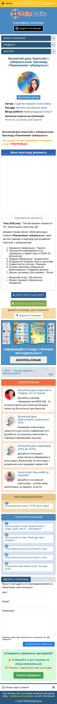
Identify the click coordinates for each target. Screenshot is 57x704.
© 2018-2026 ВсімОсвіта (28, 701)
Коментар (8, 610)
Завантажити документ (29, 295)
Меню (30, 3)
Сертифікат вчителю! (28, 23)
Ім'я (5, 592)
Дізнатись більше (28, 360)
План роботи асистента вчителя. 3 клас (26, 549)
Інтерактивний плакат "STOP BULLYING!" (27, 506)
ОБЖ (7, 370)
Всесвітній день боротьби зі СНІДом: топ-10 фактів (34, 392)
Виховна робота (11, 373)
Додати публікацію (30, 28)
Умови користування (17, 687)
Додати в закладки (30, 315)
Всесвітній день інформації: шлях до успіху (34, 447)
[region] (28, 333)
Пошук (51, 3)
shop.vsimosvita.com (28, 663)
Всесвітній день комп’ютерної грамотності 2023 (33, 419)
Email (6, 601)
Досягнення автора (28, 97)
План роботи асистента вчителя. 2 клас (26, 557)
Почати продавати (28, 675)
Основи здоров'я (23, 370)
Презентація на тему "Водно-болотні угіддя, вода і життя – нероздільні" (25, 527)
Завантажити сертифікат (29, 303)
